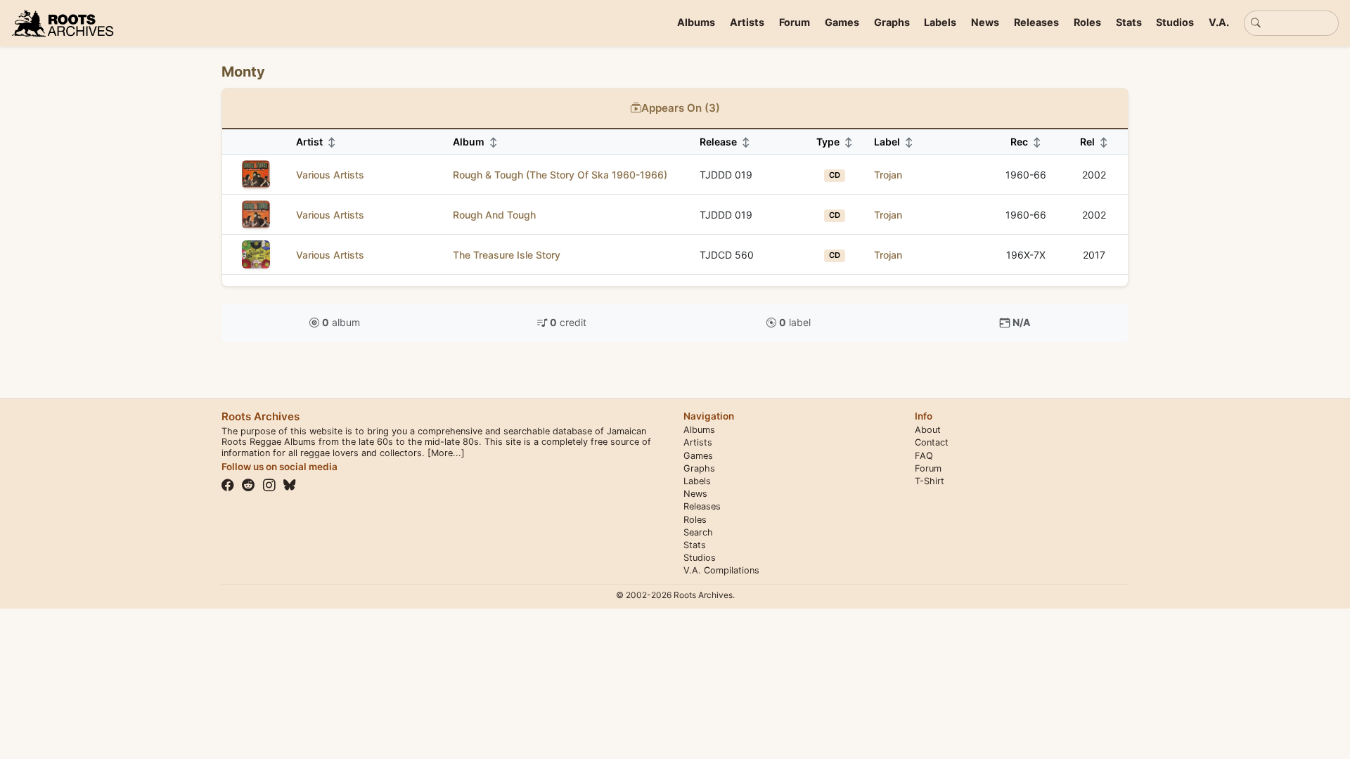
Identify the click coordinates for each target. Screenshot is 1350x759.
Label (893, 142)
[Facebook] (227, 485)
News (985, 22)
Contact (932, 442)
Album (475, 142)
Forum (794, 22)
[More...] (446, 453)
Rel (1094, 142)
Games (842, 22)
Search (698, 532)
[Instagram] (269, 485)
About (928, 429)
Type (834, 142)
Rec (1025, 142)
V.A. (1219, 22)
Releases (1036, 22)
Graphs (892, 22)
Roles (1087, 22)
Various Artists (330, 175)
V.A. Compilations (721, 570)
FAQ (924, 455)
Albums (696, 22)
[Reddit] (248, 485)
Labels (940, 22)
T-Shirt (929, 481)
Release (725, 142)
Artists (747, 22)
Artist (316, 142)
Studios (1175, 22)
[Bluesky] (289, 485)
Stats (1129, 22)
